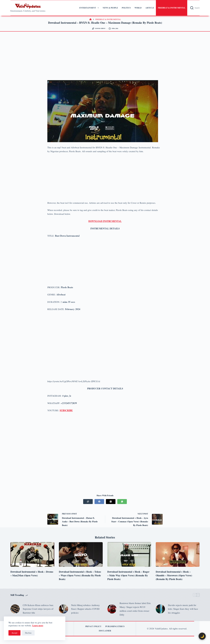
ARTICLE (149, 7)
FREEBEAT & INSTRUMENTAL (171, 7)
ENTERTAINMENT (87, 7)
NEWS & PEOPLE (110, 7)
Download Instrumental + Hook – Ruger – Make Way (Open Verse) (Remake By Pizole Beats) (128, 575)
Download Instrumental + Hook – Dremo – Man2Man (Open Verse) (31, 573)
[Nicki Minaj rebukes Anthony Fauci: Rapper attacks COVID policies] (63, 609)
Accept (14, 632)
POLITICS (126, 7)
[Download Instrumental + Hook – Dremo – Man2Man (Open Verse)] (32, 554)
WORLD (138, 7)
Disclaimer (105, 631)
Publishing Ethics (115, 626)
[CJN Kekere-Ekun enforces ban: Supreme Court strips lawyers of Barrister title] (15, 609)
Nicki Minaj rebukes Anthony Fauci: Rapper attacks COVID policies (85, 609)
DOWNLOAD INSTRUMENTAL (105, 221)
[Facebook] (99, 501)
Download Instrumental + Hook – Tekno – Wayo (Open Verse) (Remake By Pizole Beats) (80, 575)
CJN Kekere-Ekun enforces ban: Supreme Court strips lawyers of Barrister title (38, 609)
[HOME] (90, 19)
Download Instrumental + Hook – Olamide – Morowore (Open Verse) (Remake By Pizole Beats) (174, 575)
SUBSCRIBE (66, 410)
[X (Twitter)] (110, 501)
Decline (28, 632)
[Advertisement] (105, 57)
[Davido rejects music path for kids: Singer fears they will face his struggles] (160, 609)
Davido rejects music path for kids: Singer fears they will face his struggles (183, 609)
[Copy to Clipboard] (88, 501)
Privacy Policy (93, 626)
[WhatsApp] (122, 501)
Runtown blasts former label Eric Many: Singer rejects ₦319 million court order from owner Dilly (135, 609)
